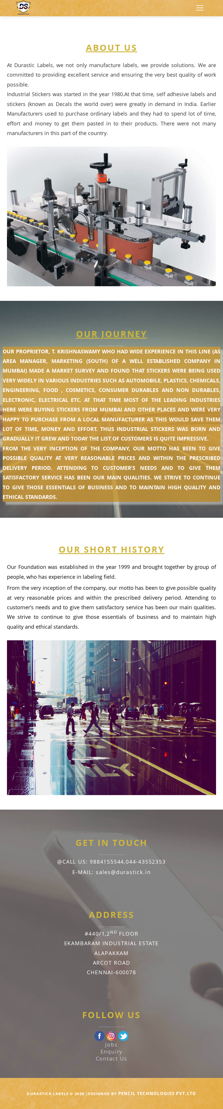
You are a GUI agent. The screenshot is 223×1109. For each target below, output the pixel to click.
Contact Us (111, 1058)
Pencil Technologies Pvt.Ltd (157, 1093)
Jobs (111, 1044)
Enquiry (111, 1051)
